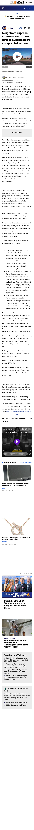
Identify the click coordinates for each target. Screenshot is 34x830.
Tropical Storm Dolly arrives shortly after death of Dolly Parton (15, 671)
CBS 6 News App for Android (16, 702)
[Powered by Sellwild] (29, 574)
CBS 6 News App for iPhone (16, 705)
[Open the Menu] (3, 2)
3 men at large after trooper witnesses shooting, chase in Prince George (15, 677)
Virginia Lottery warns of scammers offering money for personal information (15, 665)
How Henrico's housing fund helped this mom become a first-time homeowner (16, 659)
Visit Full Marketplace (25, 462)
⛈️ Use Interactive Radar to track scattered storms (17, 17)
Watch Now (28, 2)
